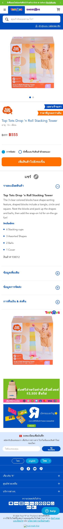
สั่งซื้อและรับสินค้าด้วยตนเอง (36, 152)
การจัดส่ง (10, 152)
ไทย (18, 461)
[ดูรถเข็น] (58, 9)
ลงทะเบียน (51, 449)
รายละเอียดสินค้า (13, 185)
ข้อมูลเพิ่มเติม (11, 272)
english (32, 461)
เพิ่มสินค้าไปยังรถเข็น (31, 161)
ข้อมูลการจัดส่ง (12, 287)
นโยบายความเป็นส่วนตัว (39, 521)
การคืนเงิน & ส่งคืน (14, 301)
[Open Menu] (5, 9)
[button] (2, 2)
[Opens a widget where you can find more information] (50, 511)
